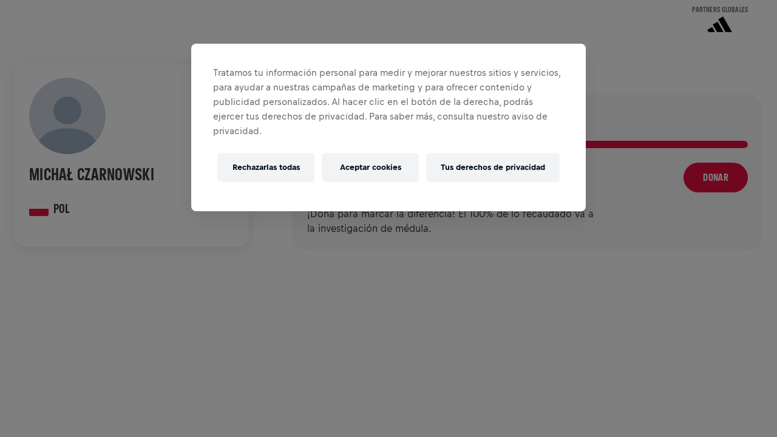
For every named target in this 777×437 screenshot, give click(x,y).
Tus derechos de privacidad (493, 167)
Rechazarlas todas (266, 167)
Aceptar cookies (370, 167)
